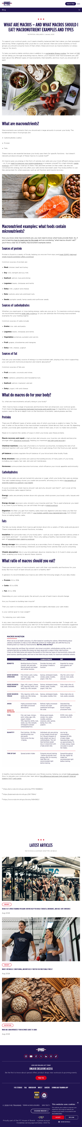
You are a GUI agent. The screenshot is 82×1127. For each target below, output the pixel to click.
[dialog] (65, 1113)
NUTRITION (31, 34)
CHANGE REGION (40, 1111)
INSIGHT (6, 904)
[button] (65, 1122)
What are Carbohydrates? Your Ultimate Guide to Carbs (19, 1030)
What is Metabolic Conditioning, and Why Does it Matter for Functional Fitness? (27, 969)
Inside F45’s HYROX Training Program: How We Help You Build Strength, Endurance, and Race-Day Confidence (36, 909)
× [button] (77, 1103)
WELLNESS (40, 34)
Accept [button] (58, 1117)
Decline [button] (71, 1117)
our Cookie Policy (57, 1113)
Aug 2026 (6, 913)
